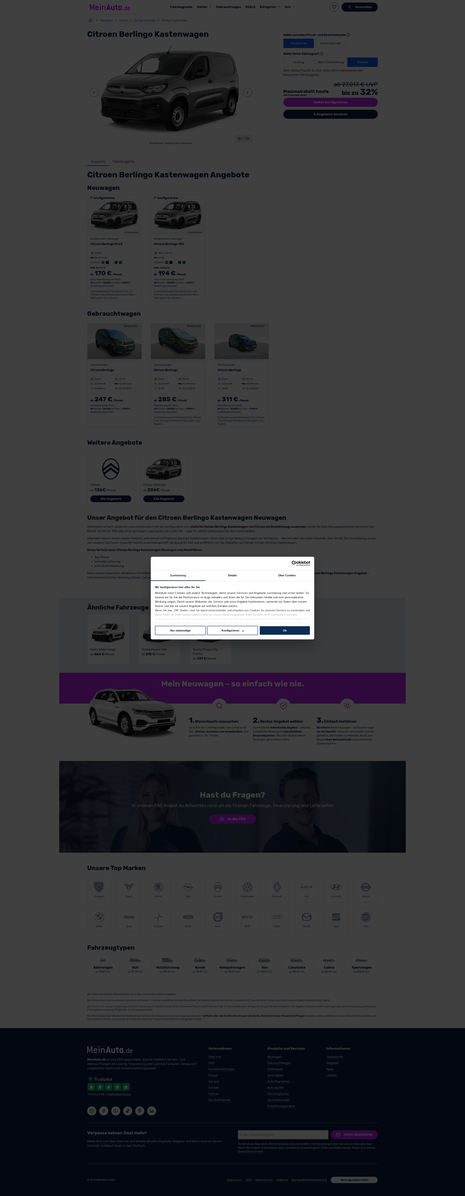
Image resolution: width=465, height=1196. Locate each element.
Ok (285, 630)
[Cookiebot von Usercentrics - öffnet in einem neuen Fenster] (294, 563)
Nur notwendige (180, 630)
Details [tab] (232, 575)
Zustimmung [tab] (178, 575)
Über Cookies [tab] (287, 575)
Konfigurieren (230, 630)
